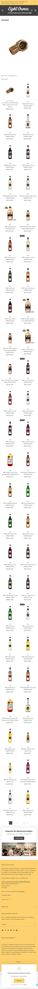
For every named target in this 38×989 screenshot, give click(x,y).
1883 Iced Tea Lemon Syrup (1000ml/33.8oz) (27, 565)
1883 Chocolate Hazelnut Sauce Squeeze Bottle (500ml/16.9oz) (10, 350)
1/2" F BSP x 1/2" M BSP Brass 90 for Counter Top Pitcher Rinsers (10, 105)
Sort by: (5, 75)
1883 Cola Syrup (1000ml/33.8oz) (10, 442)
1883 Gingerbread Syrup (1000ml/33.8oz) (10, 504)
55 (24, 823)
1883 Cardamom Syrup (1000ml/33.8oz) (28, 258)
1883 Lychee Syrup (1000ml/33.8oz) (10, 688)
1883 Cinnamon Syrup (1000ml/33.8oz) (10, 412)
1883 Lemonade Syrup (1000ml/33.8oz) (28, 658)
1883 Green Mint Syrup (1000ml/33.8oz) (10, 535)
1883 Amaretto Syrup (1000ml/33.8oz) (10, 135)
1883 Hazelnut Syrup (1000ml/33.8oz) (28, 535)
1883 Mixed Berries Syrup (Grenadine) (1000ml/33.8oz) (28, 780)
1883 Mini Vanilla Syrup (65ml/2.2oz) (10, 780)
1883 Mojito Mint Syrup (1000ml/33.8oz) (10, 811)
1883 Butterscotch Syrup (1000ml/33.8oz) (10, 197)
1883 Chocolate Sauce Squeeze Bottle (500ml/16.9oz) (10, 381)
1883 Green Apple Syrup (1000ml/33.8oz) (28, 504)
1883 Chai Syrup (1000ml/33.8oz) (10, 289)
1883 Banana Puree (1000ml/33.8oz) (28, 135)
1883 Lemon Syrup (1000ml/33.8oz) (10, 658)
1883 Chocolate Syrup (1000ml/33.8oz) (28, 381)
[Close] (1, 973)
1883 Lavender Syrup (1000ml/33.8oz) (28, 627)
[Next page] (27, 823)
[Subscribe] (35, 924)
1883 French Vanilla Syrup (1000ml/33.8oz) (28, 473)
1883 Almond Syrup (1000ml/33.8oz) (28, 105)
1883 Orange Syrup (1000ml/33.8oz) (28, 811)
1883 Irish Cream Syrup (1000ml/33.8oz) (28, 596)
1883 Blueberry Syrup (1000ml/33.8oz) (28, 166)
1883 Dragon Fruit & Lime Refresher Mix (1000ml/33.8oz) (10, 473)
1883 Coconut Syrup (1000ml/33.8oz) (27, 412)
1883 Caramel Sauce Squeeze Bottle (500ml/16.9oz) (28, 227)
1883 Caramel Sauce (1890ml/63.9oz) (10, 227)
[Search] (32, 10)
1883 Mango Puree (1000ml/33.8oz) (28, 719)
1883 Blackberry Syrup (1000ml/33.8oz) (10, 166)
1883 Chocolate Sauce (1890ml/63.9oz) (28, 350)
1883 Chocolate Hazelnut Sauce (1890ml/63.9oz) (28, 320)
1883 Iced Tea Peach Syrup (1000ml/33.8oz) (10, 596)
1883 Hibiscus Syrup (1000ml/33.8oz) (10, 565)
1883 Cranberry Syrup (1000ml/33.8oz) (28, 442)
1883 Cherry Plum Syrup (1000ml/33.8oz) (28, 289)
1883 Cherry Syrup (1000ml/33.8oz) (10, 320)
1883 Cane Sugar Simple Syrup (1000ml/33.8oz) (28, 197)
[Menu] (2, 10)
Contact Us (4, 899)
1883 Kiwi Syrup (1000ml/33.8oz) (10, 627)
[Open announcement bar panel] (35, 2)
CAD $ (18, 962)
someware (21, 891)
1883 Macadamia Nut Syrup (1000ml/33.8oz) (28, 688)
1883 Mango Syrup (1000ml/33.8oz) (10, 750)
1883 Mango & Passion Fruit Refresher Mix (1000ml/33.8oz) (10, 719)
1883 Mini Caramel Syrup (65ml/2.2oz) (28, 750)
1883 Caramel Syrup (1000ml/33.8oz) (10, 258)
